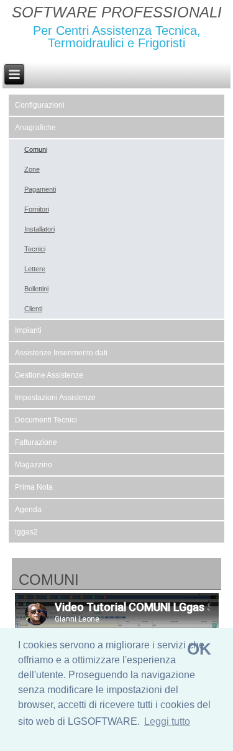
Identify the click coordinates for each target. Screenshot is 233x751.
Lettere (34, 269)
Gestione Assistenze (49, 375)
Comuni (35, 149)
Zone (32, 169)
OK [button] (199, 649)
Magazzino (33, 464)
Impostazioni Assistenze (55, 397)
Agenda (28, 509)
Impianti (28, 330)
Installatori (39, 229)
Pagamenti (40, 189)
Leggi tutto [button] (167, 721)
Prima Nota (34, 487)
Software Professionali (117, 12)
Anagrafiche (35, 127)
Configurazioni (40, 105)
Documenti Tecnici (46, 420)
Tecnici (34, 249)
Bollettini (36, 288)
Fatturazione (36, 442)
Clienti (33, 308)
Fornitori (36, 209)
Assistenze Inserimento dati (61, 352)
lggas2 (26, 532)
